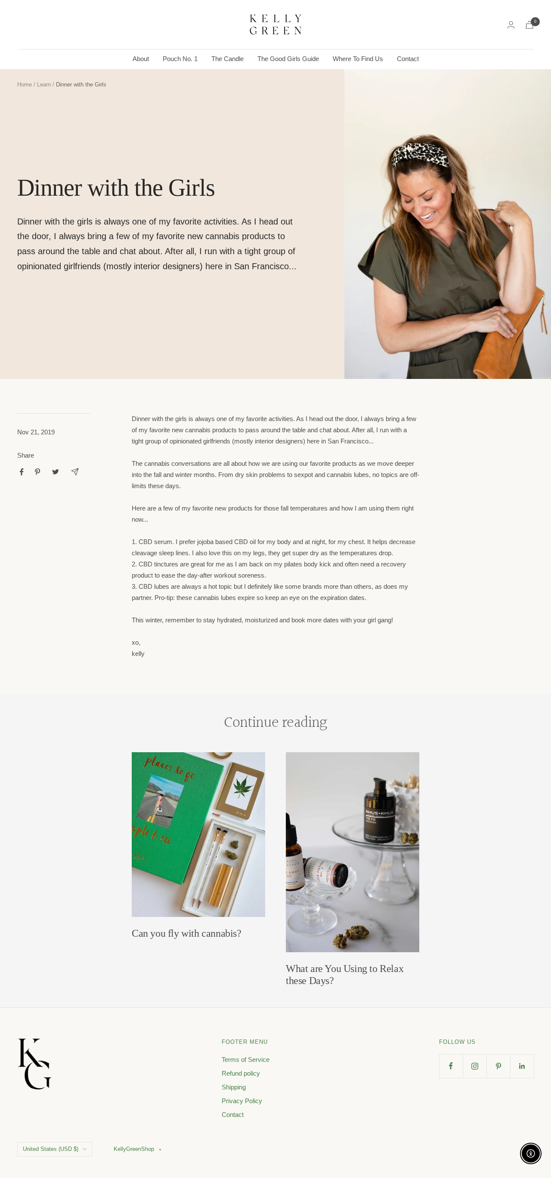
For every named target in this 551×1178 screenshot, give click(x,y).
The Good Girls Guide (288, 58)
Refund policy (241, 1073)
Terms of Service (245, 1059)
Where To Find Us (358, 58)
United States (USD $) (50, 1149)
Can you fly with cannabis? (186, 933)
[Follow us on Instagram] (474, 1066)
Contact (408, 58)
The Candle (227, 58)
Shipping (234, 1087)
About (141, 58)
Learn (44, 84)
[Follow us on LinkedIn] (522, 1066)
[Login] (511, 24)
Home (24, 84)
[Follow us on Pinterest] (498, 1066)
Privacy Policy (242, 1100)
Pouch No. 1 (180, 58)
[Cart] (529, 25)
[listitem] (22, 472)
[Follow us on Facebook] (451, 1066)
